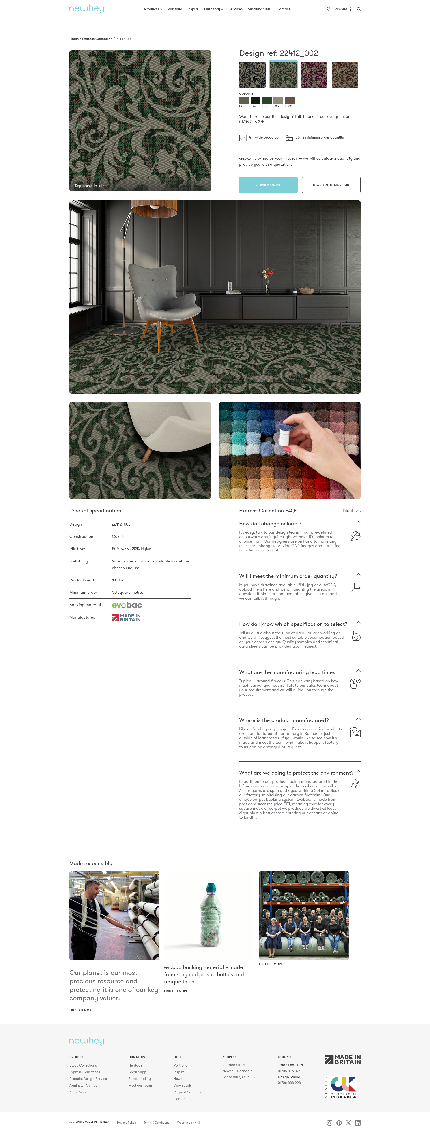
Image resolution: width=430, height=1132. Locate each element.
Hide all (347, 510)
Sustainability (140, 1078)
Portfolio (180, 1065)
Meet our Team (140, 1085)
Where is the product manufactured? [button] (284, 721)
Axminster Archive (83, 1085)
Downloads (183, 1085)
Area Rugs (77, 1092)
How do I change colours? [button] (270, 524)
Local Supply (139, 1072)
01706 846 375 (289, 1071)
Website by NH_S (188, 1122)
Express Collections (84, 1072)
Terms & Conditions (156, 1122)
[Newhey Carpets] (86, 8)
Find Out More (81, 1010)
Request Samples (187, 1092)
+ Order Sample (268, 185)
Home (74, 38)
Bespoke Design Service (88, 1078)
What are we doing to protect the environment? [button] (296, 773)
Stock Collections (83, 1065)
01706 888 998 (289, 1082)
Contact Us (182, 1098)
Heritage (135, 1065)
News (178, 1078)
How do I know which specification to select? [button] (293, 624)
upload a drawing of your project (268, 159)
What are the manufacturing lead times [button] (287, 672)
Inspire (179, 1072)
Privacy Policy (126, 1122)
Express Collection (97, 38)
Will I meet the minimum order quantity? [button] (288, 576)
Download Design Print (331, 185)
